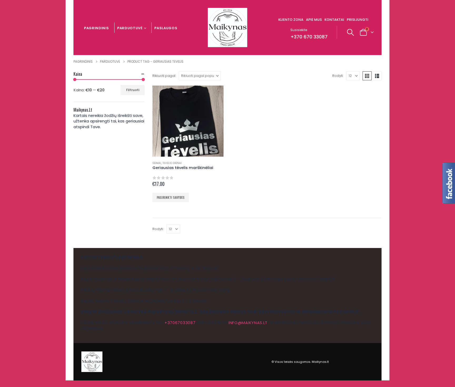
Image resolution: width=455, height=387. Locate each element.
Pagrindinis (96, 28)
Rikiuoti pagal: (164, 75)
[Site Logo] (227, 27)
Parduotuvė (130, 28)
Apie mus (314, 19)
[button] (351, 32)
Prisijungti (357, 19)
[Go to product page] (188, 121)
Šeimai (156, 163)
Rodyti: (338, 75)
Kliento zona (290, 19)
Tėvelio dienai (172, 163)
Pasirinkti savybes (171, 197)
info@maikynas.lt (248, 322)
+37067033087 (180, 322)
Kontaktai (334, 19)
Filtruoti (132, 90)
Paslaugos (165, 28)
